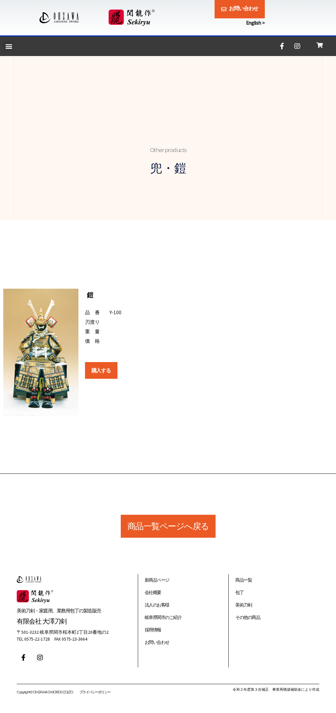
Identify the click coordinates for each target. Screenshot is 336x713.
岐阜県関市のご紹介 (163, 617)
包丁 (239, 592)
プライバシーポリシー (95, 692)
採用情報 (153, 630)
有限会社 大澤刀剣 (42, 621)
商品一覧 (243, 580)
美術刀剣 (243, 605)
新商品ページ (157, 580)
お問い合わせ (157, 642)
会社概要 (153, 592)
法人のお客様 (157, 605)
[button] (8, 46)
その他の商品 (247, 617)
